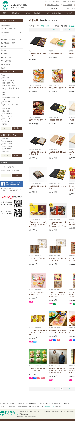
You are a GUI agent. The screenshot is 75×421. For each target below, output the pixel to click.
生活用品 (3, 50)
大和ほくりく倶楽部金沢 (33, 13)
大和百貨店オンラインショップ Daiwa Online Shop (13, 5)
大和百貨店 (7, 413)
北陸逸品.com (16, 13)
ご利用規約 (46, 411)
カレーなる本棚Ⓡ (6, 61)
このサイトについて (22, 411)
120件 (47, 26)
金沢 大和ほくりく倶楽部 (8, 39)
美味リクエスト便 (6, 57)
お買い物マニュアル (53, 5)
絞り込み (16, 128)
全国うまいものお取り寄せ (8, 28)
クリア (6, 128)
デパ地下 (3, 46)
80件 (42, 26)
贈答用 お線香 (5, 64)
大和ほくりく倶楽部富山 (54, 13)
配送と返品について (49, 406)
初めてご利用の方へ (69, 1)
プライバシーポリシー (56, 411)
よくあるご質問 (67, 5)
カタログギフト (5, 53)
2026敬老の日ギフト (7, 25)
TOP (4, 13)
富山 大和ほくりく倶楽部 (8, 43)
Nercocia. (3, 36)
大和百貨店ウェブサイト (25, 414)
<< (54, 29)
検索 (17, 175)
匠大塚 (3, 68)
